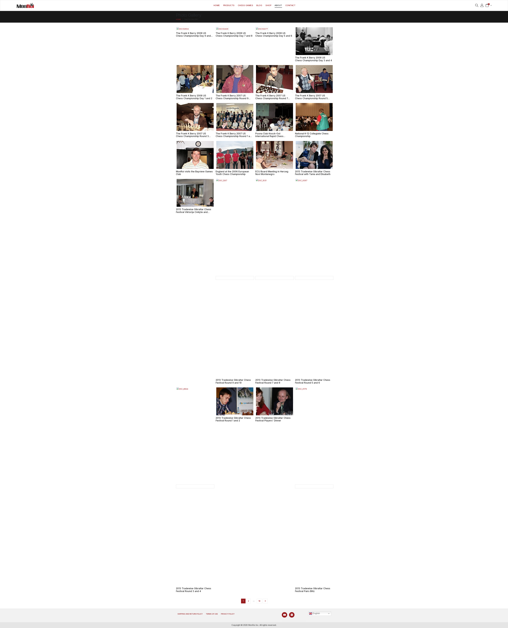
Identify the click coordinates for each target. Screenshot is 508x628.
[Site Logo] (25, 5)
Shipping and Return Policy (190, 614)
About (278, 5)
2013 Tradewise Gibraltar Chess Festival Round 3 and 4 (193, 590)
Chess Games (245, 5)
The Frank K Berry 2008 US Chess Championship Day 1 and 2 (194, 97)
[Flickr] (291, 615)
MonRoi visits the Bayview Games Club (194, 173)
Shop (268, 5)
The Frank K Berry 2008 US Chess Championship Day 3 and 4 (313, 59)
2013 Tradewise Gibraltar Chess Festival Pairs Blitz (312, 590)
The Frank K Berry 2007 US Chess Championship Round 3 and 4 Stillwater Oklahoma (192, 136)
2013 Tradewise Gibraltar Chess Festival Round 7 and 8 (273, 381)
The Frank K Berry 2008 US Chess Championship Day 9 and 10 (193, 36)
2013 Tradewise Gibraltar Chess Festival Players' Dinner (273, 419)
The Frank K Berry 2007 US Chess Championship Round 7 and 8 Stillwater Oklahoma (271, 98)
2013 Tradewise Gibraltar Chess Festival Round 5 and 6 (312, 381)
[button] (477, 5)
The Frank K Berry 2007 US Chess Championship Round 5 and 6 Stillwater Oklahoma (311, 98)
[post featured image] (182, 29)
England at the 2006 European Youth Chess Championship (232, 173)
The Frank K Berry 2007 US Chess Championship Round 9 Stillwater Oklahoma (232, 98)
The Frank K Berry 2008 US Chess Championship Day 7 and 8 (234, 34)
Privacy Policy (228, 614)
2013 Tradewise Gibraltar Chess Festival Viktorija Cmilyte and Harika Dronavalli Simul (193, 212)
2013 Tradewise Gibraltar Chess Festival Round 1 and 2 (233, 419)
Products (229, 5)
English (316, 613)
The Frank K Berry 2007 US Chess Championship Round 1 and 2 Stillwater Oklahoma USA (234, 136)
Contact (290, 5)
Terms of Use (212, 614)
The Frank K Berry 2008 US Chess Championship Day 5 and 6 (273, 34)
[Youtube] (284, 615)
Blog (259, 5)
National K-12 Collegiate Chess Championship (311, 135)
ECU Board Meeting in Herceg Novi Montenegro (271, 173)
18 (259, 601)
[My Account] (482, 5)
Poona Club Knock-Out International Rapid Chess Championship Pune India (269, 136)
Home (217, 5)
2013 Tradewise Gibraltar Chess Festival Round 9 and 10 (233, 381)
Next (265, 601)
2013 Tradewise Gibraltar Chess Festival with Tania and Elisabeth (312, 173)
